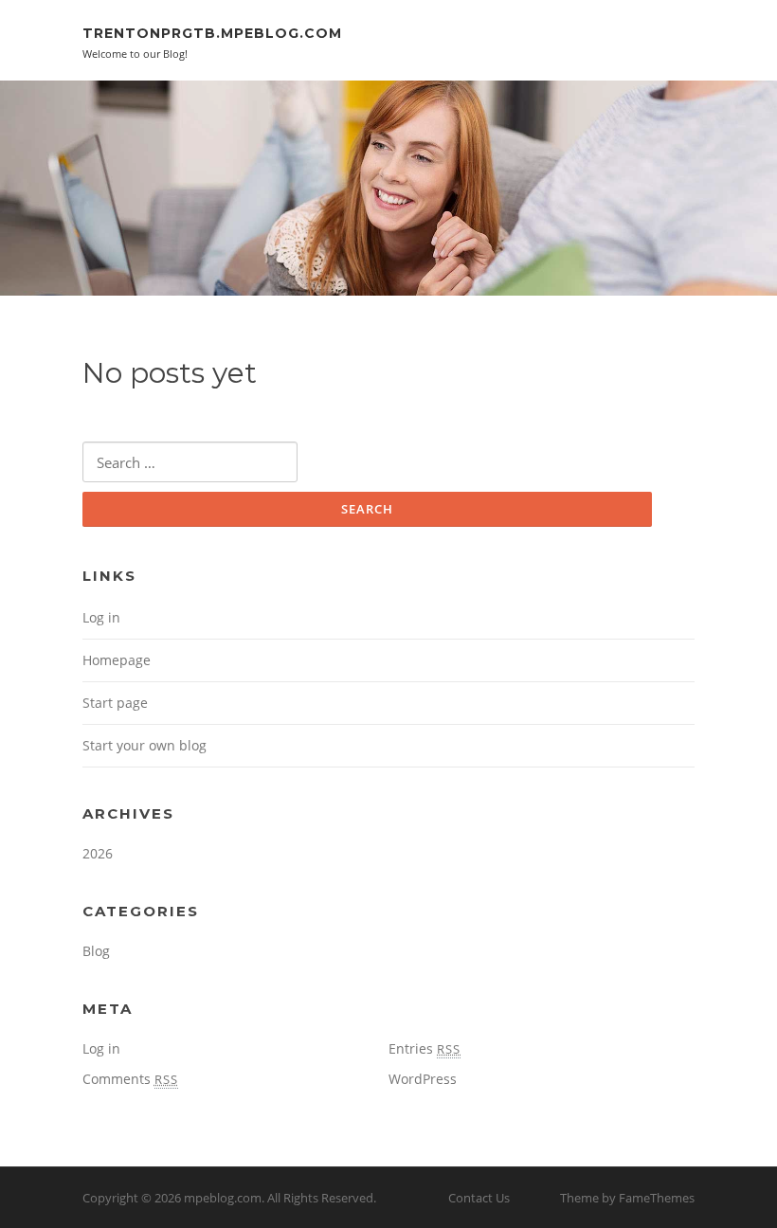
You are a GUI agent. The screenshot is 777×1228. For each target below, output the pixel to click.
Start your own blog (144, 745)
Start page (115, 703)
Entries (424, 1048)
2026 (97, 853)
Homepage (116, 660)
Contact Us (479, 1197)
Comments (130, 1079)
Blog (96, 951)
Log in (101, 617)
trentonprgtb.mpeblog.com (212, 33)
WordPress (422, 1079)
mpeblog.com (223, 1197)
